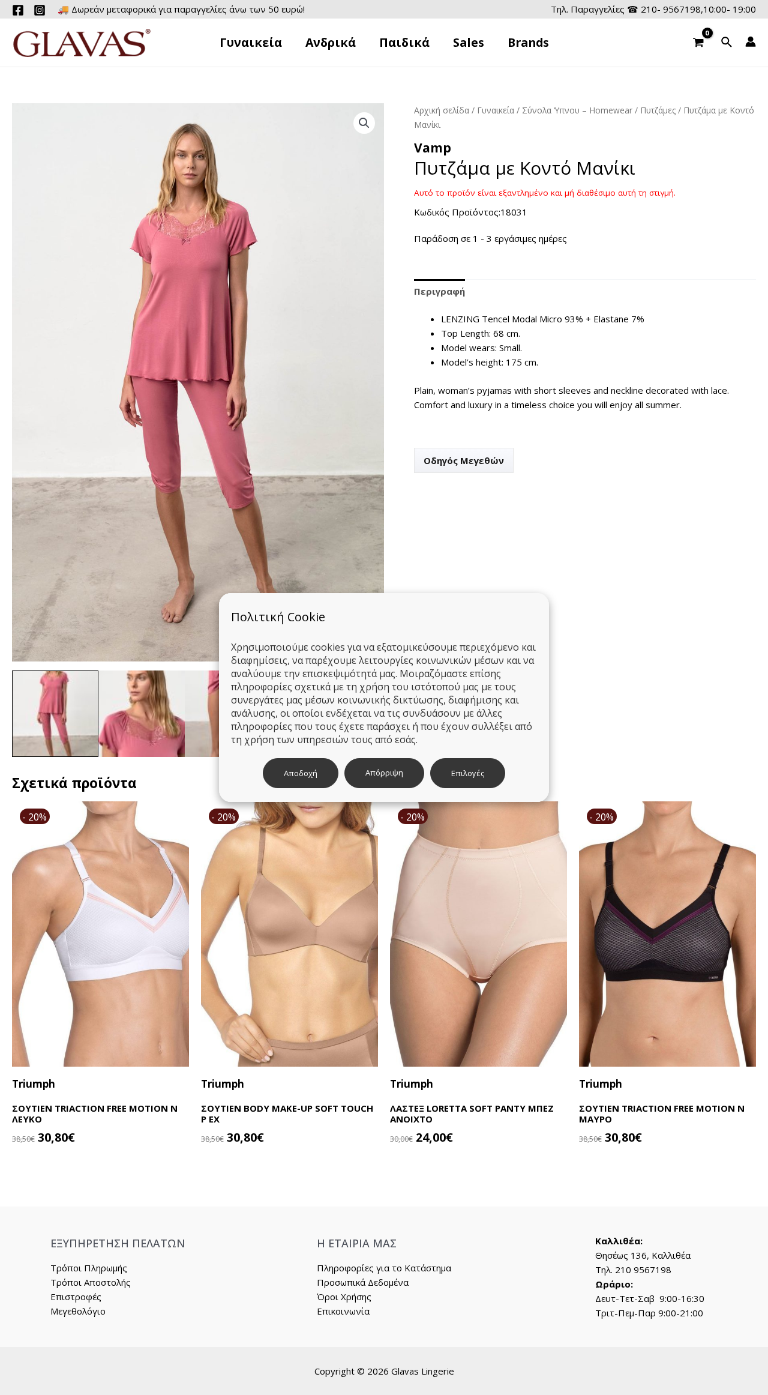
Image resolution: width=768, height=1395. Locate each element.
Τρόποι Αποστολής (90, 1282)
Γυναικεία (495, 110)
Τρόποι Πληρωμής (88, 1268)
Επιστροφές (75, 1297)
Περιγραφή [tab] (439, 291)
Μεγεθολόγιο (78, 1311)
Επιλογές (467, 773)
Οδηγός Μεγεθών (464, 460)
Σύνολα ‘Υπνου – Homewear (577, 110)
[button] (364, 123)
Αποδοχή (300, 773)
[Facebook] (18, 10)
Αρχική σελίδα (441, 110)
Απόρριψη (384, 772)
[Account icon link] (750, 41)
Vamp (432, 147)
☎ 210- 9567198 (664, 9)
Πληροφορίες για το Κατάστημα (384, 1268)
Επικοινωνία (343, 1311)
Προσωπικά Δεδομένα (363, 1282)
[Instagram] (40, 10)
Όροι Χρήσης (344, 1297)
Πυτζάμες (658, 110)
